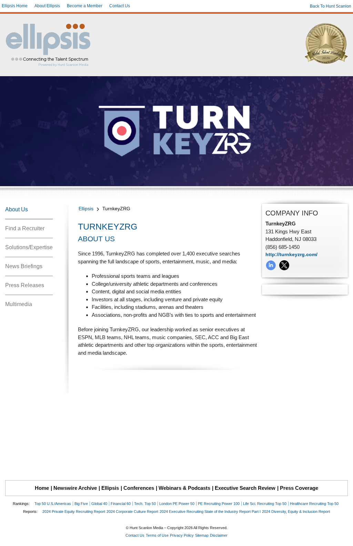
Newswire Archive (75, 488)
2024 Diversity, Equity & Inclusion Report (296, 511)
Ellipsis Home (15, 5)
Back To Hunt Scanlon (330, 6)
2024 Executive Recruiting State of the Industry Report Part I (210, 511)
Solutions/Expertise (29, 247)
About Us (16, 209)
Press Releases (24, 285)
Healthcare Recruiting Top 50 (314, 504)
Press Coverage (299, 488)
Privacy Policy (182, 535)
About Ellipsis (47, 5)
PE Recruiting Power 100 (219, 504)
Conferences (138, 488)
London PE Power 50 (176, 504)
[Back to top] (343, 536)
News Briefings (23, 266)
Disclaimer (219, 535)
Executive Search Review (245, 488)
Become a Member (84, 5)
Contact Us (119, 5)
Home (42, 488)
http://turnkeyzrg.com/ (291, 254)
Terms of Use (157, 535)
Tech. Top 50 (145, 504)
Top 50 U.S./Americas (52, 504)
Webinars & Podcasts (184, 488)
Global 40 (99, 504)
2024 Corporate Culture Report (132, 511)
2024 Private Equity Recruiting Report (73, 511)
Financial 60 (121, 504)
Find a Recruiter (24, 228)
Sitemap (202, 535)
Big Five (81, 504)
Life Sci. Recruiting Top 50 (264, 504)
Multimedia (18, 304)
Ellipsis (86, 208)
